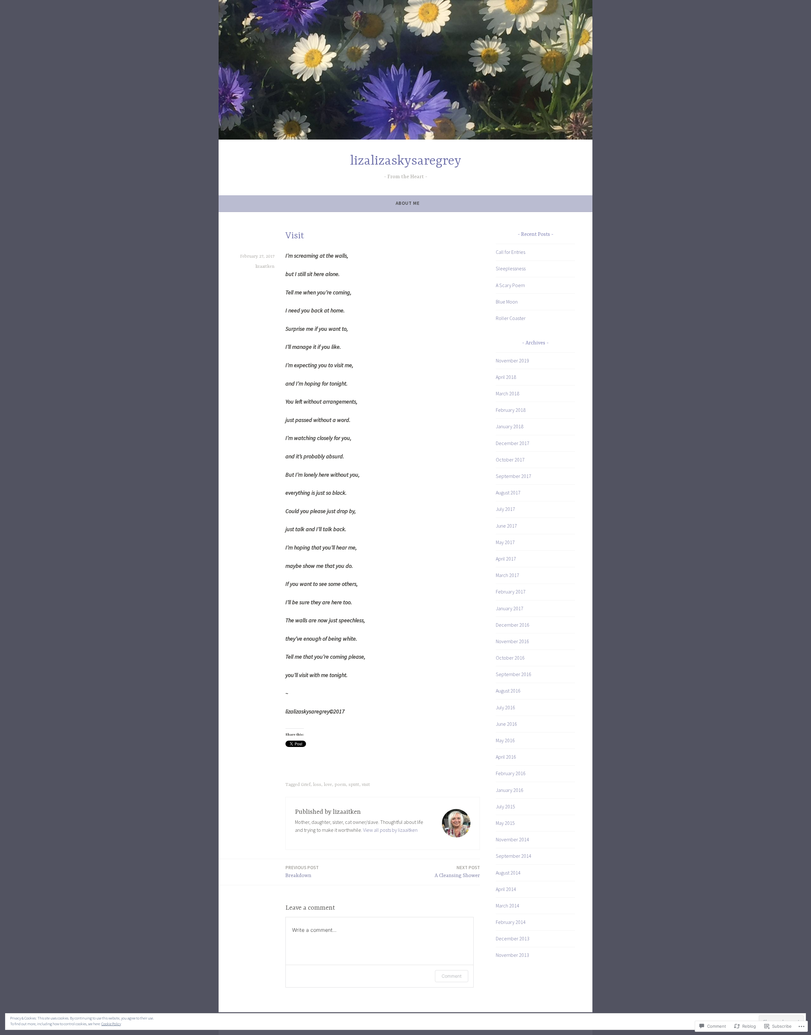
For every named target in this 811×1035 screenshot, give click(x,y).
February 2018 (511, 410)
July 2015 (505, 806)
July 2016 (505, 707)
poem (340, 784)
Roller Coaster (511, 318)
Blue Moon (507, 301)
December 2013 (512, 938)
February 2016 (511, 773)
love (328, 784)
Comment (452, 976)
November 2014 (512, 839)
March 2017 (507, 575)
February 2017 (511, 591)
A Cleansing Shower (457, 871)
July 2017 (505, 509)
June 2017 (506, 526)
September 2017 (513, 476)
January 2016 (509, 790)
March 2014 (507, 905)
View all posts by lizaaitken (390, 830)
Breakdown (302, 871)
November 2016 (512, 641)
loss (317, 784)
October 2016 (510, 658)
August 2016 (508, 690)
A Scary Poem (510, 285)
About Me (408, 203)
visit (366, 784)
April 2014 (506, 889)
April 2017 (506, 558)
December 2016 (512, 625)
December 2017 (512, 443)
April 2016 (506, 757)
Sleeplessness (511, 268)
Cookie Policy (111, 1023)
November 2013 (512, 955)
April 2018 (506, 377)
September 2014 (513, 856)
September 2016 (513, 674)
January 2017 (509, 608)
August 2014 (508, 872)
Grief (305, 784)
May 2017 (505, 542)
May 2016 (505, 740)
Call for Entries (510, 252)
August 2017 (508, 492)
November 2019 (512, 360)
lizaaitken (264, 266)
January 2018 (509, 426)
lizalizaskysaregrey (405, 161)
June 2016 (506, 724)
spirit (353, 784)
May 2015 (505, 823)
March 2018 (507, 393)
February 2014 (511, 922)
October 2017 (510, 459)
